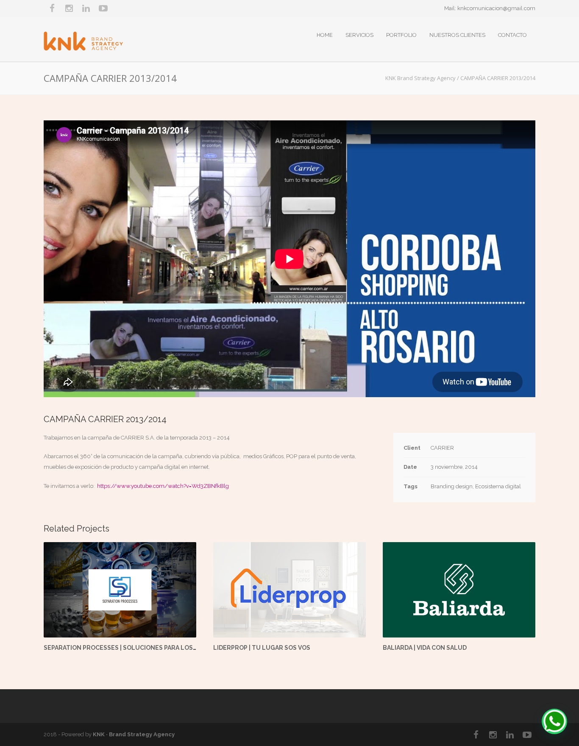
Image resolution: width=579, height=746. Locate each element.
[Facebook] (52, 8)
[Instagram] (69, 8)
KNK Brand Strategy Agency (420, 78)
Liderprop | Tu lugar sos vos (261, 647)
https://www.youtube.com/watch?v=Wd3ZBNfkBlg (163, 486)
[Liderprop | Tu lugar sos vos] (289, 589)
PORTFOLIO (401, 35)
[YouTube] (103, 8)
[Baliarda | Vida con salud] (459, 589)
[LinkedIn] (86, 8)
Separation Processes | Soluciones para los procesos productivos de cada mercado (187, 647)
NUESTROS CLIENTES (457, 35)
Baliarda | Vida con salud (425, 647)
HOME (325, 35)
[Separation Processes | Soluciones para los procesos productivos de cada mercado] (120, 589)
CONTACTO (512, 35)
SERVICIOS (359, 35)
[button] (554, 721)
